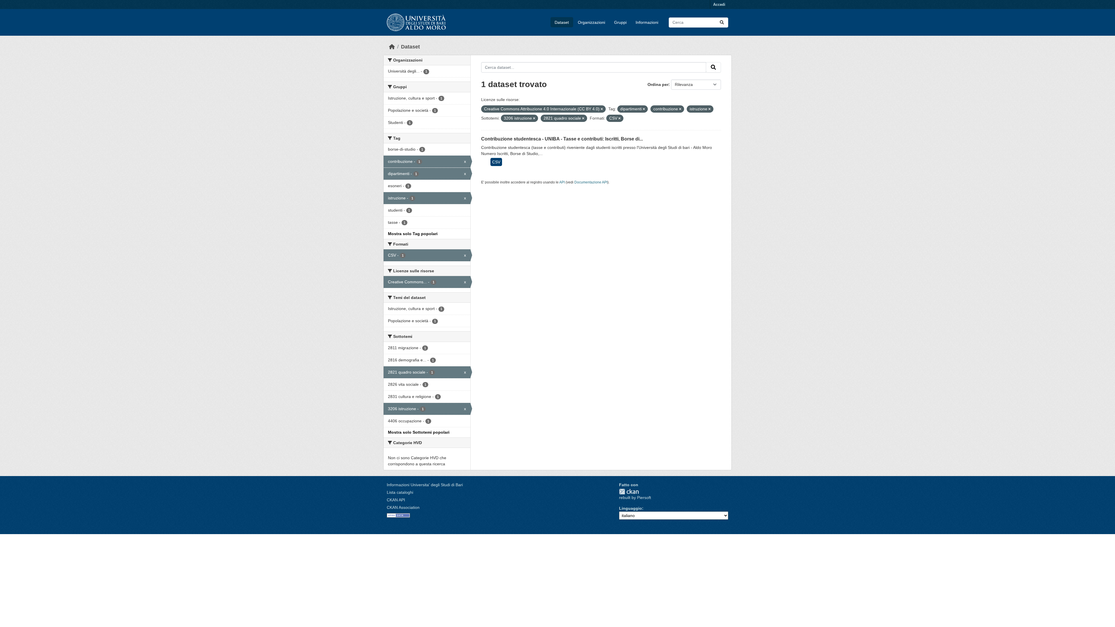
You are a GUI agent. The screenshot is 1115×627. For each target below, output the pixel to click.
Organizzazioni (591, 22)
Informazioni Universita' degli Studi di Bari (425, 484)
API (562, 182)
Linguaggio (630, 508)
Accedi (719, 4)
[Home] (392, 47)
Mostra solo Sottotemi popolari (418, 432)
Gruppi (620, 22)
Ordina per (658, 84)
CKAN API (396, 500)
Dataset (562, 22)
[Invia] (722, 22)
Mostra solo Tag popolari (413, 233)
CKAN (629, 492)
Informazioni (647, 22)
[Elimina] (602, 109)
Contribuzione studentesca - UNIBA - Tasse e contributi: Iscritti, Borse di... (562, 138)
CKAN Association (403, 507)
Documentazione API (590, 182)
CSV (496, 162)
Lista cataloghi (400, 492)
